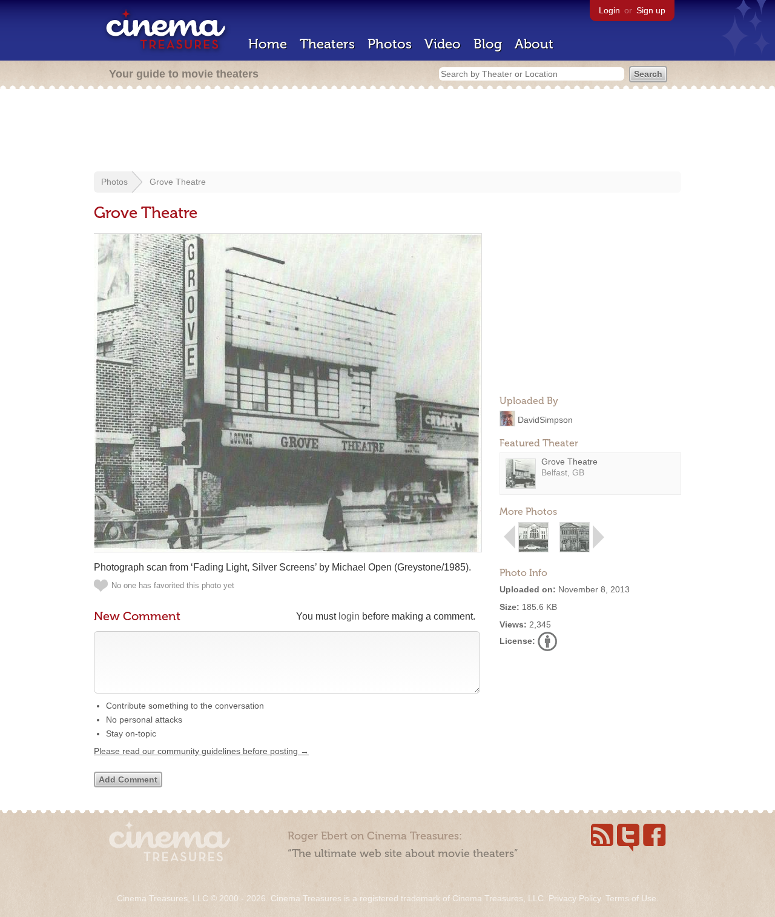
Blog (487, 44)
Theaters (327, 44)
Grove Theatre (178, 182)
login (349, 616)
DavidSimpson (545, 419)
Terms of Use (630, 898)
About (534, 44)
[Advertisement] (387, 131)
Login (609, 10)
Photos (390, 44)
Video (442, 44)
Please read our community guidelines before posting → (201, 751)
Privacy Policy (575, 898)
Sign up (650, 10)
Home (267, 44)
